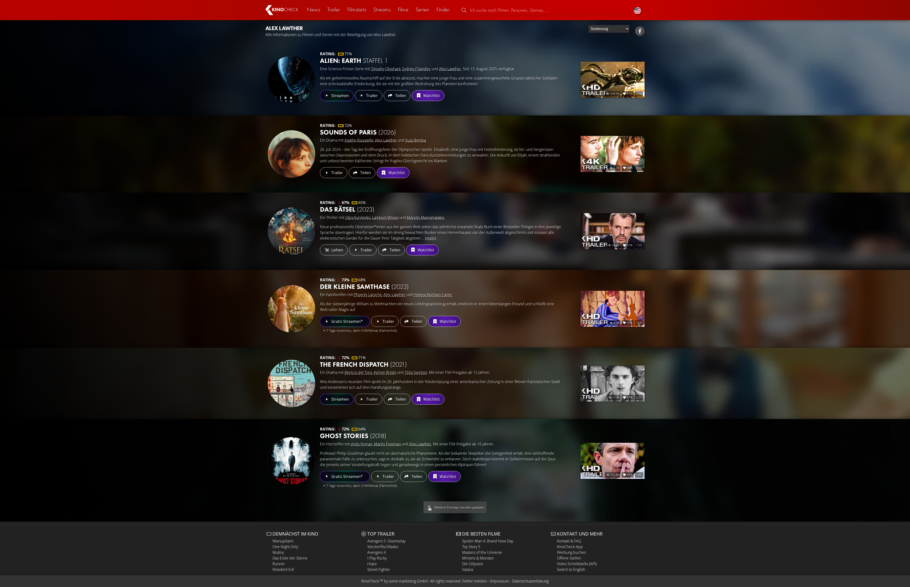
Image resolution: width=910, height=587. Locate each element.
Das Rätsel (347, 209)
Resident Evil (283, 569)
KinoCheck (370, 581)
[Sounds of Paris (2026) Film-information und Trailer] (291, 154)
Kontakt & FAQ (569, 541)
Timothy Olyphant (385, 68)
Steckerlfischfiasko (382, 546)
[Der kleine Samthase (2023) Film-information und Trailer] (291, 309)
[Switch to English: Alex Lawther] (637, 10)
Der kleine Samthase (364, 286)
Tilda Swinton (416, 372)
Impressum (499, 581)
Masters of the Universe (482, 552)
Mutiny (278, 552)
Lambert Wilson (385, 217)
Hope (372, 563)
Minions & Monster (478, 558)
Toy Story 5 (471, 546)
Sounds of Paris (358, 132)
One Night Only (285, 546)
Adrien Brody (385, 372)
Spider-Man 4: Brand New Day (487, 541)
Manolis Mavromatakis (425, 217)
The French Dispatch (363, 364)
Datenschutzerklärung (530, 581)
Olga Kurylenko (357, 217)
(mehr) (430, 238)
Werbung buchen (571, 552)
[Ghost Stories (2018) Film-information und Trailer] (291, 461)
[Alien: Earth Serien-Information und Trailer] (291, 79)
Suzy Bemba (415, 140)
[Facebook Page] (640, 31)
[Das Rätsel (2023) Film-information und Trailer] (291, 231)
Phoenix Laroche (368, 294)
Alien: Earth (354, 60)
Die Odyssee (472, 563)
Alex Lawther (450, 68)
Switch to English (571, 569)
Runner (279, 563)
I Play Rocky (377, 558)
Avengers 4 (376, 552)
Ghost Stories (353, 436)
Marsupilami (283, 541)
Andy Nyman (361, 444)
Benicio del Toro (358, 372)
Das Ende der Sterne (290, 558)
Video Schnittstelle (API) (576, 563)
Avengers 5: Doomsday (386, 541)
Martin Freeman (387, 444)
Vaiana (467, 569)
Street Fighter (378, 569)
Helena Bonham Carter (433, 294)
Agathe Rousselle (359, 140)
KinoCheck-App (570, 546)
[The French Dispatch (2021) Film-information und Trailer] (291, 383)
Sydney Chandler (416, 68)
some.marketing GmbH (408, 581)
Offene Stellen (569, 558)
